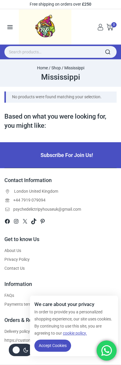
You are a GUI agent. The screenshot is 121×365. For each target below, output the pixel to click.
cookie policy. (75, 333)
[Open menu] (10, 27)
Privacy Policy (17, 259)
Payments (13, 304)
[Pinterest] (43, 221)
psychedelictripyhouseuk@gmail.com (47, 209)
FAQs (9, 295)
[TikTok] (34, 221)
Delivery (11, 331)
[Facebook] (7, 221)
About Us (12, 250)
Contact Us (14, 268)
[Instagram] (16, 221)
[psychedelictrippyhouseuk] (47, 27)
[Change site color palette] (20, 350)
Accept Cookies (53, 345)
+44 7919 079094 (29, 200)
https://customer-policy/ (26, 340)
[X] (25, 221)
